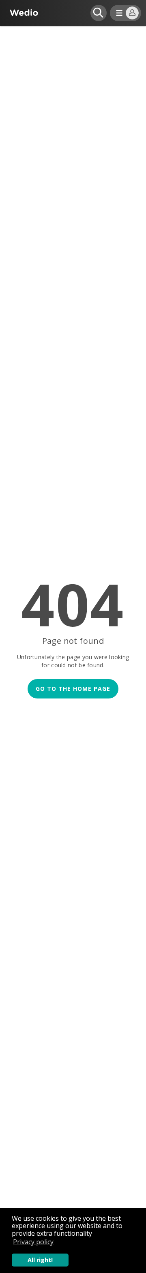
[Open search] (98, 13)
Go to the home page (73, 688)
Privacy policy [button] (33, 1241)
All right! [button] (40, 1260)
